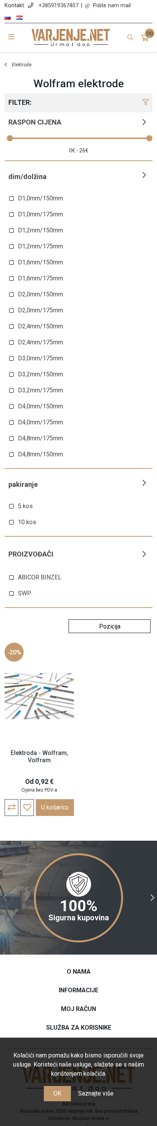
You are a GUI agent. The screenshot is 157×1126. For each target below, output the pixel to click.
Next (152, 898)
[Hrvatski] (19, 17)
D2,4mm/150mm (40, 326)
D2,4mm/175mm (40, 342)
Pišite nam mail (112, 5)
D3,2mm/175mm (40, 390)
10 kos (27, 522)
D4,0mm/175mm (40, 422)
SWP (24, 593)
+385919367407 (58, 5)
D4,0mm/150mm (40, 406)
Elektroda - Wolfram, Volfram (39, 756)
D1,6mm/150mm (40, 262)
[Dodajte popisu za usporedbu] (11, 807)
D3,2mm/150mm (40, 374)
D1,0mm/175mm (40, 214)
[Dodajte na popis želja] (27, 807)
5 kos (25, 506)
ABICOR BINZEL (39, 577)
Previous (4, 898)
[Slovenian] (8, 17)
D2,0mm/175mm (40, 310)
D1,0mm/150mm (40, 198)
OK (57, 1093)
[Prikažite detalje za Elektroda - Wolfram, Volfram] (39, 696)
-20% (14, 652)
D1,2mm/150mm (40, 230)
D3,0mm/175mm (40, 358)
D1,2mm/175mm (40, 246)
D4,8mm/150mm (40, 454)
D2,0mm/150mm (40, 294)
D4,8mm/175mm (40, 438)
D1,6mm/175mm (40, 278)
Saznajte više (96, 1093)
